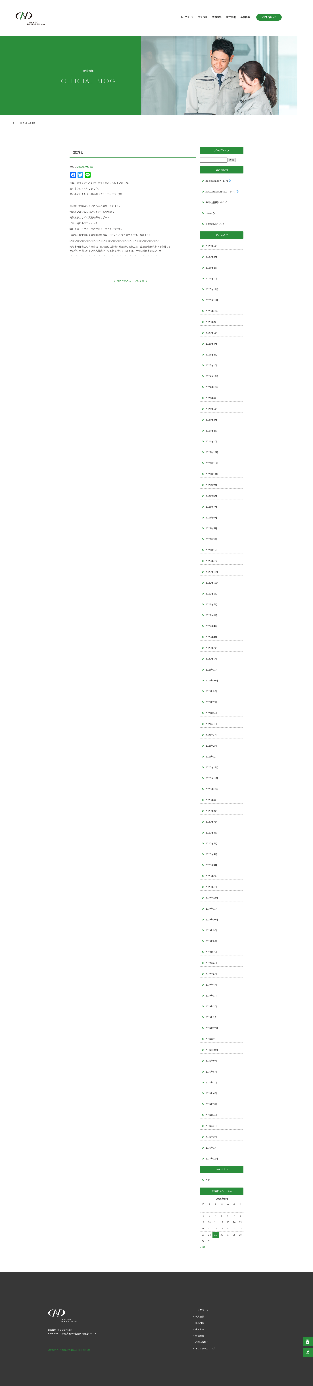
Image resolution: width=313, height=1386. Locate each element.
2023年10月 (211, 474)
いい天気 (141, 281)
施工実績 (230, 17)
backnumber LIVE (216, 180)
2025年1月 (211, 365)
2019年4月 (211, 984)
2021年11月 (211, 669)
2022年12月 (211, 561)
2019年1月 (211, 1017)
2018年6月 (211, 1093)
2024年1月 (211, 441)
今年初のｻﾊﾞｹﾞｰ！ (215, 224)
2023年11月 (211, 463)
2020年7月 (211, 821)
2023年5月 (211, 528)
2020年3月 (211, 865)
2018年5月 (211, 1104)
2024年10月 (211, 387)
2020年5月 (211, 843)
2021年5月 (211, 713)
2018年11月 (211, 1039)
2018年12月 (211, 1028)
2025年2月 (211, 354)
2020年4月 (211, 854)
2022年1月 (211, 658)
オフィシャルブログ (205, 1348)
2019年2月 (211, 1006)
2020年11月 (211, 778)
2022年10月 (211, 582)
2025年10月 (211, 311)
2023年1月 (211, 550)
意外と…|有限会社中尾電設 (24, 123)
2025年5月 (211, 332)
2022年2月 (211, 648)
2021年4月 (211, 724)
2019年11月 (211, 908)
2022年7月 (211, 604)
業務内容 (216, 17)
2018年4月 (211, 1115)
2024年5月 (211, 409)
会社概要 (245, 17)
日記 (207, 1180)
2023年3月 (211, 539)
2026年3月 (211, 256)
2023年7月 (211, 506)
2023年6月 (211, 517)
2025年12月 (211, 289)
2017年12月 (211, 1158)
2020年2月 (211, 876)
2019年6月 (211, 963)
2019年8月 (211, 941)
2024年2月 (211, 430)
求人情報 (203, 17)
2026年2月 (211, 267)
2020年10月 (211, 789)
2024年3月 (211, 419)
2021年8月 (211, 691)
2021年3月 (211, 734)
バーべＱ (210, 213)
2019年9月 (211, 930)
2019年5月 (211, 973)
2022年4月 (211, 626)
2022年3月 (211, 637)
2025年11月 (211, 300)
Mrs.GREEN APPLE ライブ (221, 191)
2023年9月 (211, 485)
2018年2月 (211, 1136)
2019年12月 (211, 897)
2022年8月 (211, 593)
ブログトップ (221, 150)
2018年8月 (211, 1071)
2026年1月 (211, 278)
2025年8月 (211, 322)
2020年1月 (211, 887)
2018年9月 (211, 1060)
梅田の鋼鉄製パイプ (216, 202)
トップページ (187, 17)
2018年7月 (211, 1082)
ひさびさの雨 (122, 281)
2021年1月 (211, 756)
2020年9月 (211, 800)
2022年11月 (211, 571)
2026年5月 (211, 246)
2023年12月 (211, 452)
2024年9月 (211, 398)
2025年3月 (211, 343)
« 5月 (202, 1247)
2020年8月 (211, 811)
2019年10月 (211, 919)
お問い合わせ (267, 17)
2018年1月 (211, 1147)
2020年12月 (211, 767)
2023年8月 (211, 495)
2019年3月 (211, 995)
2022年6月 (211, 615)
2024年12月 (211, 376)
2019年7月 (211, 952)
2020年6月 (211, 832)
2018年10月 (211, 1050)
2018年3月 (211, 1126)
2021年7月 (211, 702)
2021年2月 (211, 745)
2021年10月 (211, 680)
